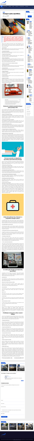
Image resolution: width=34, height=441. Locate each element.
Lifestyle (16, 6)
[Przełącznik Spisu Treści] (19, 99)
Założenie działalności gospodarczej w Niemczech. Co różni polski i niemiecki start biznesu (30, 89)
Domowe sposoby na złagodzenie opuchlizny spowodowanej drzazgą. (13, 101)
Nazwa (2, 400)
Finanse (10, 6)
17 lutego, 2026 (21, 427)
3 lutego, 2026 (29, 427)
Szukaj (28, 11)
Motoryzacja (22, 6)
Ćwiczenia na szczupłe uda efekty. (20, 367)
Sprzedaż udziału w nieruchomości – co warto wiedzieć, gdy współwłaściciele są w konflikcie (30, 41)
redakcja (8, 15)
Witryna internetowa (3, 406)
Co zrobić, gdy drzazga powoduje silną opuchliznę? (11, 103)
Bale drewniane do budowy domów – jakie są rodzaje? (30, 98)
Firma (13, 6)
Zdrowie (26, 6)
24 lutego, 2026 (13, 427)
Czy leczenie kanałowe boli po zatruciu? (4, 367)
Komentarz (2, 386)
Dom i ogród (5, 6)
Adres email (2, 403)
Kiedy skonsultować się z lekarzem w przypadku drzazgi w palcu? (12, 102)
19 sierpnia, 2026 (4, 427)
